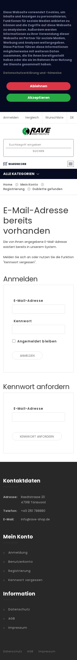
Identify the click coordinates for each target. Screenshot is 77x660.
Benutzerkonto (20, 562)
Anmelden (11, 117)
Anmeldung (18, 552)
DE (72, 117)
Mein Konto (29, 184)
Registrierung (14, 189)
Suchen (38, 151)
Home (7, 184)
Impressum (17, 628)
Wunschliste (54, 117)
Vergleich (32, 117)
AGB (11, 618)
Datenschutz (19, 609)
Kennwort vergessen (25, 580)
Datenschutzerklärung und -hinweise (32, 73)
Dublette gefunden (47, 189)
